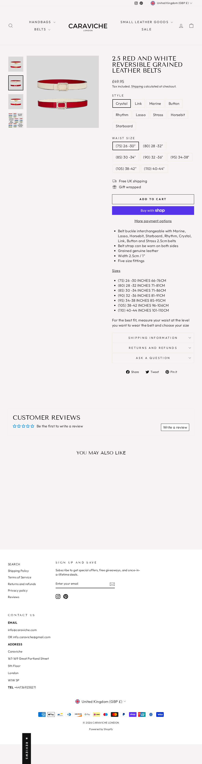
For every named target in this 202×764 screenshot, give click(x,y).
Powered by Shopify (101, 729)
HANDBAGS (40, 22)
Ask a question (153, 358)
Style (118, 95)
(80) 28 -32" (153, 146)
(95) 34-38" (180, 157)
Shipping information (153, 338)
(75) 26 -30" (126, 146)
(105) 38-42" (126, 168)
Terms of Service (19, 577)
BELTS (40, 29)
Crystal (121, 103)
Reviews (13, 597)
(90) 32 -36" (153, 157)
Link (138, 103)
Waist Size (123, 138)
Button (174, 103)
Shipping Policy (18, 571)
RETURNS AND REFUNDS (153, 348)
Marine (155, 103)
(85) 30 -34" (126, 157)
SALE (147, 29)
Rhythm (122, 114)
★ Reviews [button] (27, 748)
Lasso (141, 114)
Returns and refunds (22, 584)
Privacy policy (18, 590)
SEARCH (14, 564)
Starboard (124, 126)
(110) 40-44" (154, 168)
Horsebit (178, 114)
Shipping (137, 86)
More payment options (153, 221)
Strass (158, 114)
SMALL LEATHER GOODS (145, 22)
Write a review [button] (175, 427)
